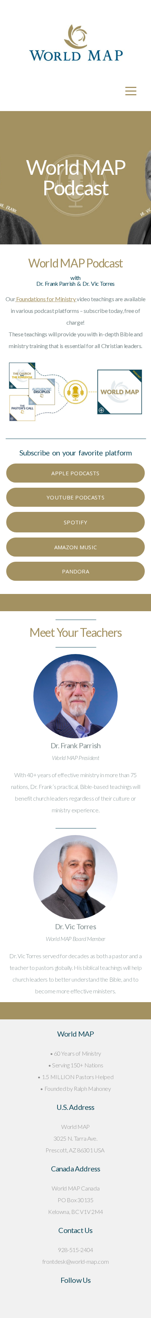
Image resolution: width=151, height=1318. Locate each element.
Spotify (75, 522)
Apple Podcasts (75, 473)
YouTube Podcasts (75, 497)
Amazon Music (75, 547)
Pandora (75, 571)
